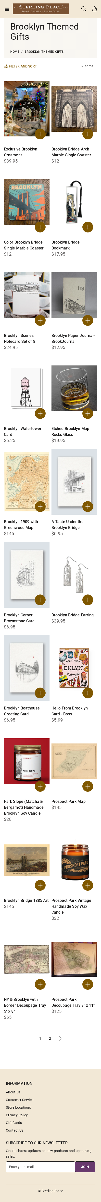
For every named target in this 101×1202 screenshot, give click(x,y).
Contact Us (15, 1130)
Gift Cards (14, 1123)
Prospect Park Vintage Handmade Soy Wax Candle (71, 906)
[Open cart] (94, 8)
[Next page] (60, 1038)
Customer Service (19, 1100)
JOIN (85, 1167)
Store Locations (18, 1107)
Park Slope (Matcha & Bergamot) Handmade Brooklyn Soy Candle (24, 807)
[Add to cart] (40, 134)
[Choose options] (40, 506)
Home (14, 51)
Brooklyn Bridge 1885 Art (26, 900)
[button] (8, 9)
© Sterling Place (50, 1191)
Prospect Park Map (68, 801)
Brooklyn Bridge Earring (72, 615)
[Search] (83, 8)
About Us (13, 1092)
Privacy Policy (17, 1115)
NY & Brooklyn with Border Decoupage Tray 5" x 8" (25, 1005)
